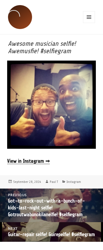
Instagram (74, 182)
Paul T (54, 182)
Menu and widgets (89, 17)
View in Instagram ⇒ (28, 161)
